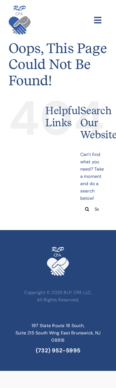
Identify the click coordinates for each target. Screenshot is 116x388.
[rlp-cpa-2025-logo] (19, 8)
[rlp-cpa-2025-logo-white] (58, 249)
